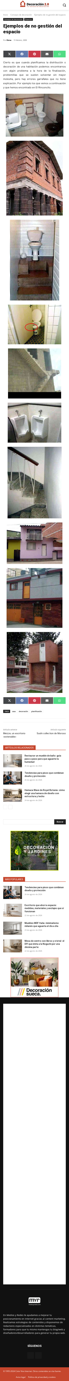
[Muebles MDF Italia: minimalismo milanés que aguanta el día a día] (12, 928)
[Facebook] (30, 1355)
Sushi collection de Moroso (51, 733)
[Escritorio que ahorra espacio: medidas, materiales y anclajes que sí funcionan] (12, 910)
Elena (9, 40)
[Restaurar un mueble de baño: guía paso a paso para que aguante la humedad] (12, 760)
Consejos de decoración (21, 14)
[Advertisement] (34, 1144)
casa (14, 711)
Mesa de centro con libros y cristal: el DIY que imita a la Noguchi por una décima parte (44, 944)
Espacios (28, 19)
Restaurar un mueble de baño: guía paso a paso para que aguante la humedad (43, 758)
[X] (38, 1355)
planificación (36, 711)
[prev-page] (5, 807)
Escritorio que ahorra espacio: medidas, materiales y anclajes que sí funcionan (44, 908)
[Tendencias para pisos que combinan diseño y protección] (12, 778)
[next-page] (10, 807)
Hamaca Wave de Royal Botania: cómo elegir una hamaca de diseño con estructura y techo (45, 793)
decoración (23, 711)
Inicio (5, 14)
